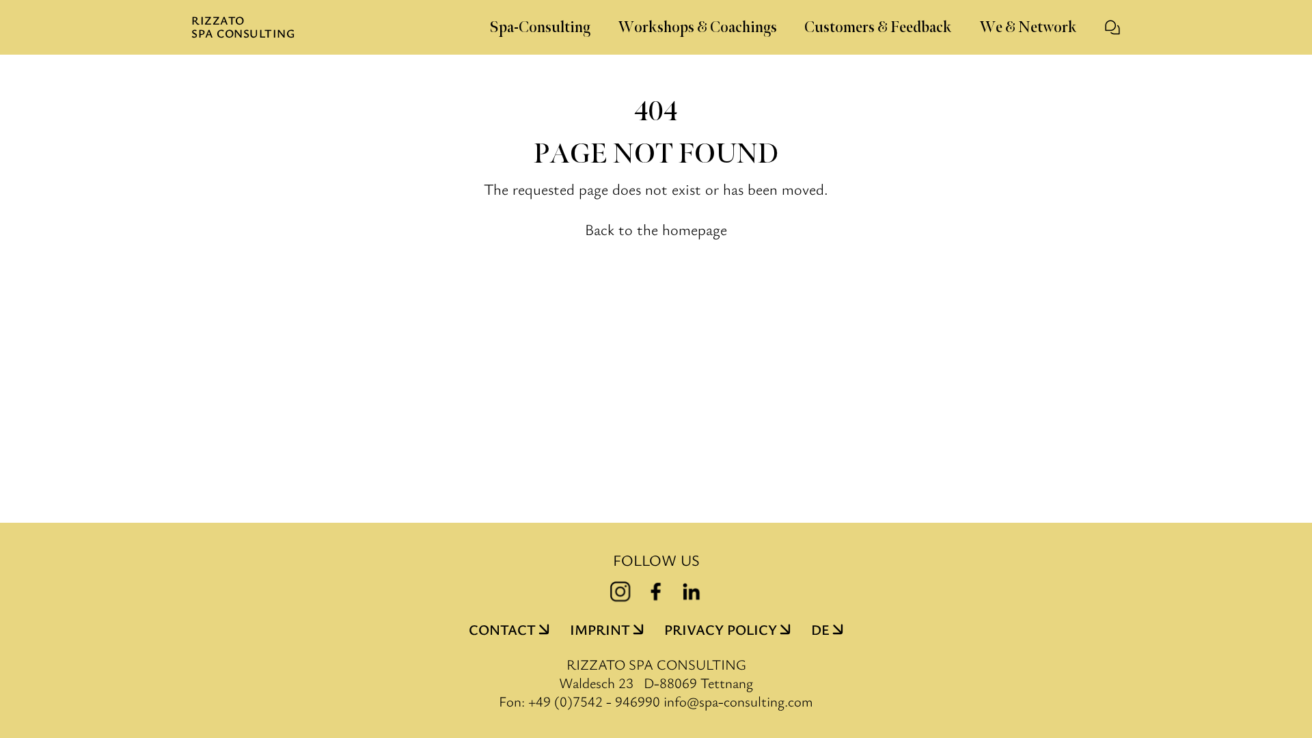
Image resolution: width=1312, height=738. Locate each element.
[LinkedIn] (691, 592)
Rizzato (243, 27)
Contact (502, 629)
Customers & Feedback (878, 27)
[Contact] (1112, 27)
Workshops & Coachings (697, 27)
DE (820, 629)
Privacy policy (720, 629)
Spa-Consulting (539, 27)
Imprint (600, 629)
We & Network (1028, 27)
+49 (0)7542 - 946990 (594, 701)
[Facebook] (656, 592)
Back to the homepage (656, 229)
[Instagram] (620, 592)
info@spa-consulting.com (738, 701)
